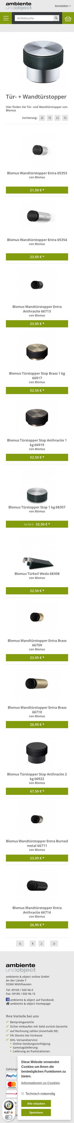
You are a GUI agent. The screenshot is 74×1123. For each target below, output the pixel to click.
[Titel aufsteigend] (50, 118)
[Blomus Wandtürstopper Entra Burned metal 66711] (37, 820)
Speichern (36, 1112)
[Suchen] (56, 18)
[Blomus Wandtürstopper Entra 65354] (37, 218)
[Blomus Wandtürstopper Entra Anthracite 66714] (37, 886)
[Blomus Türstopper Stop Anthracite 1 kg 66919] (37, 419)
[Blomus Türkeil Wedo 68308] (37, 552)
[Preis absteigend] (57, 118)
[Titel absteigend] (42, 118)
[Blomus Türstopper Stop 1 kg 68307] (37, 486)
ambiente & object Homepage (30, 1003)
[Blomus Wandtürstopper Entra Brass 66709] (37, 619)
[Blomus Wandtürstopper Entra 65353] (37, 152)
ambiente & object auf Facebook (32, 1000)
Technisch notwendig (40, 1093)
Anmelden (62, 6)
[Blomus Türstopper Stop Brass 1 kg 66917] (37, 352)
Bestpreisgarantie (22, 1022)
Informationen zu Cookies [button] (40, 1083)
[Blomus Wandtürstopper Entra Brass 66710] (37, 686)
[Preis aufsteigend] (65, 118)
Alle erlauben (36, 1103)
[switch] (8, 1117)
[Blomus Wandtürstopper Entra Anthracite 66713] (37, 285)
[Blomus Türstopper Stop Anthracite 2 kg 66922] (37, 753)
